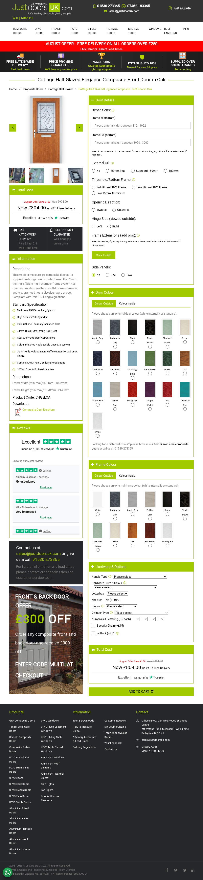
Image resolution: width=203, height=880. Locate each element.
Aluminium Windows (53, 757)
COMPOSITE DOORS (20, 30)
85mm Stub (118, 170)
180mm (174, 170)
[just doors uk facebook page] (167, 869)
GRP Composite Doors (22, 720)
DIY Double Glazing (115, 726)
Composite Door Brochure (38, 409)
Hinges (96, 606)
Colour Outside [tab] (104, 303)
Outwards (123, 209)
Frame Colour (106, 465)
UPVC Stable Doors (20, 802)
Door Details (105, 100)
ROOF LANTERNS (170, 30)
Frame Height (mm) (104, 134)
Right (115, 226)
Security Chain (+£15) (110, 625)
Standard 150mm (147, 170)
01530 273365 (46, 559)
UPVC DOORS (39, 30)
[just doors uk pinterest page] (184, 869)
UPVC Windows (50, 720)
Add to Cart (139, 692)
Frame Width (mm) (103, 117)
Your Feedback (113, 743)
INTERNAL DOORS (133, 30)
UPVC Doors (16, 777)
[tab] (141, 100)
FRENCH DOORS (56, 30)
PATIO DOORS (75, 30)
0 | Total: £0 (24, 18)
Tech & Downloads (83, 720)
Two (129, 275)
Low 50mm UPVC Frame (152, 187)
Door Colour (105, 292)
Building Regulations (84, 747)
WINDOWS (155, 28)
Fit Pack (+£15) (106, 633)
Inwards (102, 209)
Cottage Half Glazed (61, 89)
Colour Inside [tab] (127, 303)
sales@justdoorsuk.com (38, 553)
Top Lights (47, 789)
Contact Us (110, 749)
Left (99, 226)
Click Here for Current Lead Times (101, 49)
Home (13, 89)
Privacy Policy (40, 869)
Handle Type (99, 576)
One (113, 275)
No (98, 170)
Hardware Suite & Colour (107, 583)
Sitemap (70, 869)
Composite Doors (32, 89)
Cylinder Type (100, 612)
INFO (186, 28)
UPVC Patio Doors (19, 796)
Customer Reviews (115, 720)
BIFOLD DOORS (92, 30)
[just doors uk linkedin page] (192, 869)
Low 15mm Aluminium (111, 193)
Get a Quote (182, 8)
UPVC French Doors (20, 789)
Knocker (97, 599)
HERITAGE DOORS (112, 30)
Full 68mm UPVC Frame (111, 187)
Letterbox (98, 593)
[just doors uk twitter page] (175, 869)
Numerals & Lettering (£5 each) (111, 619)
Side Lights (47, 784)
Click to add (103, 255)
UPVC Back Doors (19, 784)
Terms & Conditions (20, 869)
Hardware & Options (111, 567)
